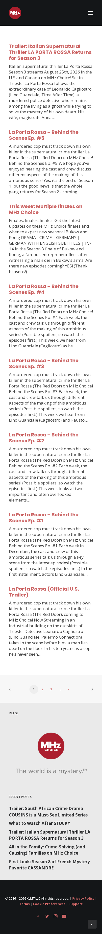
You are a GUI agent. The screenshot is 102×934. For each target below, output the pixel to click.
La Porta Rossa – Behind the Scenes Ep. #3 (43, 363)
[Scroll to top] (92, 924)
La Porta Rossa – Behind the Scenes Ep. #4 (43, 289)
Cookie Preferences (49, 904)
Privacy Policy (83, 898)
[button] (90, 13)
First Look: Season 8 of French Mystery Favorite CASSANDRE (49, 865)
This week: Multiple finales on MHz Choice (45, 209)
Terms (24, 904)
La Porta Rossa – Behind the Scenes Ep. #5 (43, 135)
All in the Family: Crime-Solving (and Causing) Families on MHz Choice (47, 850)
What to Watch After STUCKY (39, 823)
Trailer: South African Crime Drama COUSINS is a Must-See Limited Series (48, 812)
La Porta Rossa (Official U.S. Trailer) (44, 591)
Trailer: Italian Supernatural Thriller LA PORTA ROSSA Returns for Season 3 (50, 52)
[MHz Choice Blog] (15, 13)
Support (76, 904)
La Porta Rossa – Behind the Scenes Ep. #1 (43, 517)
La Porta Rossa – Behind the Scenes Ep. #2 (43, 437)
